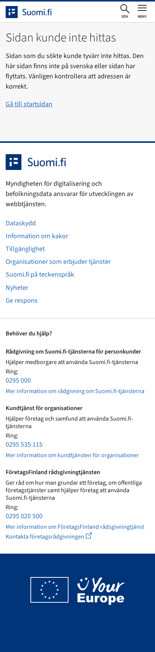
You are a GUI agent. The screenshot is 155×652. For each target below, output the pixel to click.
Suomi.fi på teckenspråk (40, 274)
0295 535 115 (24, 444)
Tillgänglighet (25, 249)
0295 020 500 (24, 516)
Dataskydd (21, 223)
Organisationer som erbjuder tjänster (58, 261)
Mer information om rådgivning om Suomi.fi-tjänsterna (75, 391)
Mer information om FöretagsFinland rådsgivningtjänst (75, 527)
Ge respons (22, 300)
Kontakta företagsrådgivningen (55, 536)
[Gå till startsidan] (35, 12)
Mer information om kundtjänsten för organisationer (72, 455)
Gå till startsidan (29, 104)
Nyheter (17, 287)
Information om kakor (37, 236)
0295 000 (18, 380)
